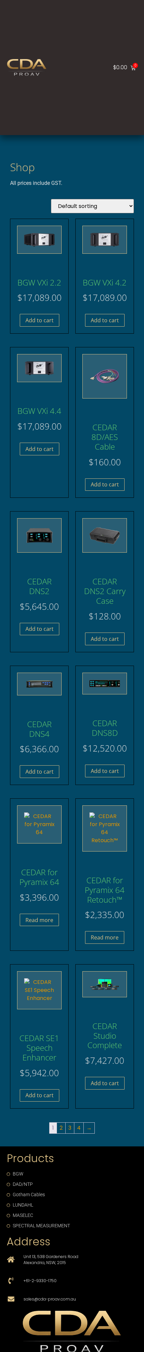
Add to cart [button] (39, 320)
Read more (39, 920)
